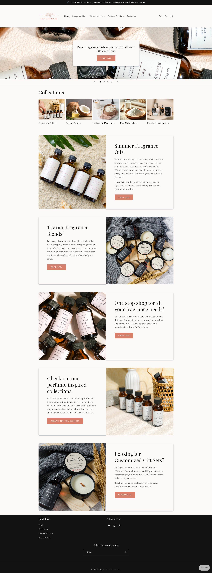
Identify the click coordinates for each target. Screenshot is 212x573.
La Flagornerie (102, 570)
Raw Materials (127, 123)
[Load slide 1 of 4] (100, 82)
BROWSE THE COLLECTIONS (65, 421)
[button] (79, 16)
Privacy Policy (44, 538)
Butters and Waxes (102, 123)
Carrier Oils (72, 123)
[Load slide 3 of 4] (108, 82)
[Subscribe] (125, 552)
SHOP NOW (106, 58)
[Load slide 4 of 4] (111, 82)
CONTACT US (124, 495)
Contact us (43, 529)
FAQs (41, 525)
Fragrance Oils (46, 123)
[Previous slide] (94, 82)
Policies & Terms (46, 533)
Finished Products (156, 123)
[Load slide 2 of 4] (104, 82)
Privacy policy (116, 570)
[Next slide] (117, 82)
